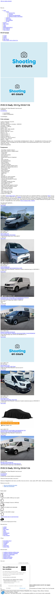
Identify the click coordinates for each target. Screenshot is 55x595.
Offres (4, 25)
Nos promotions (9, 20)
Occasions (11, 14)
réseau (4, 26)
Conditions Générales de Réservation (11, 552)
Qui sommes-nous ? (7, 540)
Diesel (49, 195)
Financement (6, 545)
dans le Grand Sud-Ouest (9, 516)
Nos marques (6, 542)
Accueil (5, 35)
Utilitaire (19, 197)
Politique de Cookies (7, 558)
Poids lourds (8, 19)
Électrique (5, 534)
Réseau (4, 531)
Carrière (5, 544)
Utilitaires (8, 17)
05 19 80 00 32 (4, 110)
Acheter (5, 36)
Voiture (7, 11)
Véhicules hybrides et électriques (15, 16)
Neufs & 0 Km (12, 13)
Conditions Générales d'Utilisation (10, 553)
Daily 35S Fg (6, 39)
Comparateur (3, 475)
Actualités (5, 543)
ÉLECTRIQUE (6, 28)
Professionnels (6, 533)
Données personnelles (7, 557)
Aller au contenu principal (6, 1)
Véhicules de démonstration (14, 15)
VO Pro (7, 21)
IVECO (5, 38)
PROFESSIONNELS (8, 27)
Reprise (4, 22)
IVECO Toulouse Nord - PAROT (27, 200)
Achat (4, 10)
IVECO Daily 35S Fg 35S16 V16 (10, 40)
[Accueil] (6, 5)
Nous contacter (6, 29)
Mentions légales (6, 555)
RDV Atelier (6, 23)
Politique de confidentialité (8, 554)
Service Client (6, 546)
